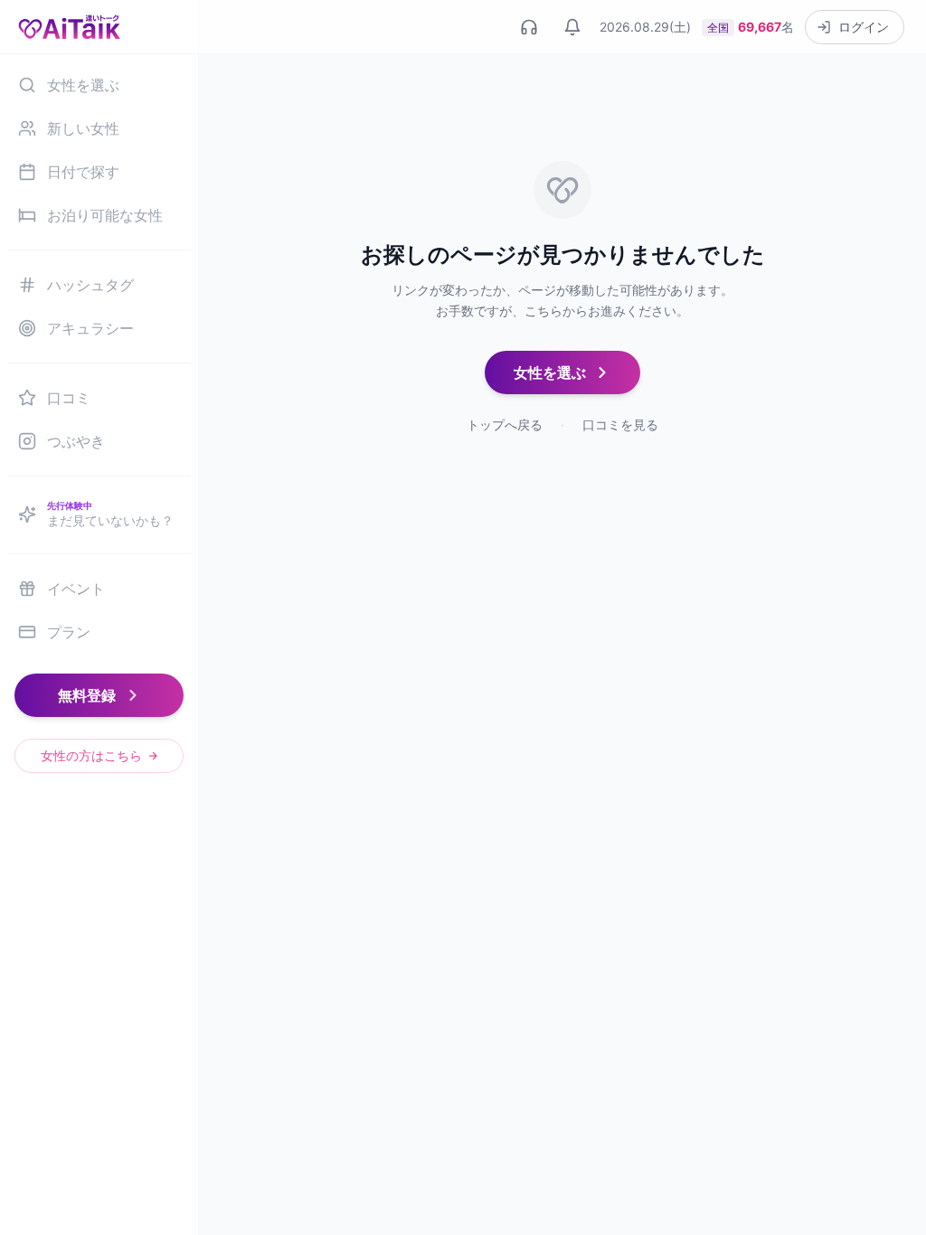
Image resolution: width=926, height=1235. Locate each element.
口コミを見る (620, 424)
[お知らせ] (572, 27)
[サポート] (529, 27)
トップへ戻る (505, 424)
